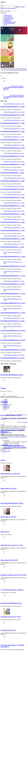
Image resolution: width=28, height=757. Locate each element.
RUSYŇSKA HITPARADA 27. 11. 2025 (13, 293)
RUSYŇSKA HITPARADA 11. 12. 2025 (13, 275)
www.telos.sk (24, 422)
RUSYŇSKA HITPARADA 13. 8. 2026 (13, 106)
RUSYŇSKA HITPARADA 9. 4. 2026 (12, 189)
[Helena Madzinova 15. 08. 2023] (14, 468)
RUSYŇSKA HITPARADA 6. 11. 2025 (12, 321)
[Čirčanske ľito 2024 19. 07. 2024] (14, 611)
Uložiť (2, 451)
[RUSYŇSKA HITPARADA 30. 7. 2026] (14, 120)
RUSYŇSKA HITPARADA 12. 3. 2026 (13, 206)
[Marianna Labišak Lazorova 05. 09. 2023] (14, 569)
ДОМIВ (8, 15)
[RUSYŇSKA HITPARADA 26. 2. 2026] (14, 211)
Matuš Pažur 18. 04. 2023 (8, 517)
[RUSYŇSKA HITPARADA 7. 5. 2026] (14, 170)
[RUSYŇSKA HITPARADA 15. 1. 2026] (14, 236)
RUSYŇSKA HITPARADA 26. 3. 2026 (13, 197)
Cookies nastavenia (22, 418)
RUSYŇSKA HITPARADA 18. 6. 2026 (13, 148)
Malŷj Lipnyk (5, 531)
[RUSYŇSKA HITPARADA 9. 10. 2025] (14, 355)
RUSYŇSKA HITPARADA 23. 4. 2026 (13, 181)
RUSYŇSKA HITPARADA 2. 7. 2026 (12, 139)
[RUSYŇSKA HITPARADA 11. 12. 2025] (14, 272)
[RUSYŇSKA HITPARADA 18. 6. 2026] (14, 145)
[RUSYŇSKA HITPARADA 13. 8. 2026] (14, 104)
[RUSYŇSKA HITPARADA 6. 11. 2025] (14, 318)
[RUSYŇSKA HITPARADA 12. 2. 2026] (14, 219)
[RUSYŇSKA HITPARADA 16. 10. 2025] (14, 346)
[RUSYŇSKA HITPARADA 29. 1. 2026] (14, 227)
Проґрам (9, 18)
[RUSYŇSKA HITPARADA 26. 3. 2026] (14, 194)
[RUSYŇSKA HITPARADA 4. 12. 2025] (14, 281)
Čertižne (3, 388)
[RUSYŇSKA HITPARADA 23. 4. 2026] (14, 178)
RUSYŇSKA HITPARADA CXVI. (11, 603)
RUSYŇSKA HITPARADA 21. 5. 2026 (13, 164)
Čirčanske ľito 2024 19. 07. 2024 (11, 616)
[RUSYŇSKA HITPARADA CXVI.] (14, 597)
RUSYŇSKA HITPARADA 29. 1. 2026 (13, 230)
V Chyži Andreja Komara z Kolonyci (12, 590)
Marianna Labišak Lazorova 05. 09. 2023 (13, 575)
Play (25, 68)
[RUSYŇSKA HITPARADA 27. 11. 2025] (14, 290)
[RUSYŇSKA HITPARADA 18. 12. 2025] (14, 262)
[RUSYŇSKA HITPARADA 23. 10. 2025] (14, 336)
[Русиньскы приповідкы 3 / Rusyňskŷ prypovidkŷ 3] (14, 639)
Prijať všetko (9, 432)
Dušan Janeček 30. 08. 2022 (9, 560)
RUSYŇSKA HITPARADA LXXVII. (12, 375)
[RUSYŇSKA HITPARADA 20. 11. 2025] (14, 299)
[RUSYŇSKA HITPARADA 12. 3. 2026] (14, 203)
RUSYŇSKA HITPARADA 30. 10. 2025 (13, 330)
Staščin (3, 460)
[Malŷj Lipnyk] (14, 526)
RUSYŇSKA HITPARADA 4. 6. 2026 (12, 156)
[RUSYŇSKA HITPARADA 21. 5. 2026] (14, 161)
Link (25, 70)
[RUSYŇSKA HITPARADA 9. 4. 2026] (14, 186)
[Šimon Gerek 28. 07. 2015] (14, 483)
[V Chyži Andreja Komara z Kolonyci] (14, 584)
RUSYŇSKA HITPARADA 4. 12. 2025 (13, 284)
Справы (8, 16)
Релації (8, 19)
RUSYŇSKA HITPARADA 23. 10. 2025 (13, 340)
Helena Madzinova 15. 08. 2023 (10, 473)
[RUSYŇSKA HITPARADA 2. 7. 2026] (14, 137)
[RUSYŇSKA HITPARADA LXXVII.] (14, 369)
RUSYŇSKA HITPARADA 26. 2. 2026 (13, 214)
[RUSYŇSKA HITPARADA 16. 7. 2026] (14, 128)
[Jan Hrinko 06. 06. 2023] (14, 624)
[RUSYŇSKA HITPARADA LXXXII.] (14, 498)
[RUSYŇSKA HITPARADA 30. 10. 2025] (14, 327)
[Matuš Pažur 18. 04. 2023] (14, 511)
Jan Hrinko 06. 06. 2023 (8, 630)
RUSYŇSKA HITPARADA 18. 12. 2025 (13, 266)
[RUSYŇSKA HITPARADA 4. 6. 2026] (14, 153)
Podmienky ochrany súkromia (10, 418)
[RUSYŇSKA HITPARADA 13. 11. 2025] (14, 309)
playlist (5, 24)
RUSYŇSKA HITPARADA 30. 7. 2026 (13, 123)
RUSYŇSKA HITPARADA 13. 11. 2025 (13, 313)
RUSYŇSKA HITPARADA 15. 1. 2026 (13, 238)
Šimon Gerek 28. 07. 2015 (9, 488)
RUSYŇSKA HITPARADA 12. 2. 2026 (13, 222)
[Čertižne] (14, 383)
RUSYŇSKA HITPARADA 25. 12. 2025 (13, 256)
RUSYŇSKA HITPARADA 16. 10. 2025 (13, 350)
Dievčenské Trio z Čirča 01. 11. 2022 (12, 545)
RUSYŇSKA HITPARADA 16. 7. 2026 (13, 131)
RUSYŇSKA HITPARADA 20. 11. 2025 (13, 303)
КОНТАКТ (9, 23)
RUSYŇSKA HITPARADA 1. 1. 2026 (12, 247)
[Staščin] (14, 454)
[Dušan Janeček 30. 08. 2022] (14, 554)
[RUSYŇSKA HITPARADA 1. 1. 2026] (14, 244)
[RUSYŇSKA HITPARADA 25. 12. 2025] (14, 253)
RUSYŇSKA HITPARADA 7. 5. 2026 (12, 172)
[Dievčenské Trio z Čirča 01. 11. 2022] (14, 539)
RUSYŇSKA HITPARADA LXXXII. (12, 503)
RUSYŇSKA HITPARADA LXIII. (15, 70)
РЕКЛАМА (10, 22)
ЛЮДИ (7, 20)
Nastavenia (3, 432)
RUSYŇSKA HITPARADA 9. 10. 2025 (13, 358)
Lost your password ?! (11, 8)
